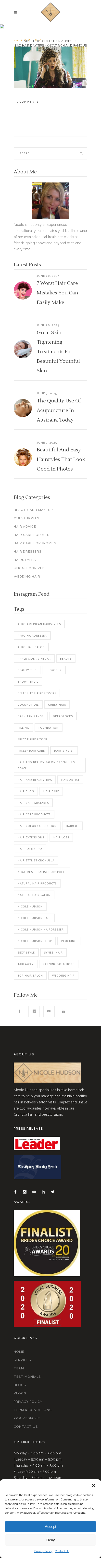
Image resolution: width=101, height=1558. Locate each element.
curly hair (57, 704)
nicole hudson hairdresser (41, 929)
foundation (48, 727)
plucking (68, 941)
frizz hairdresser (32, 739)
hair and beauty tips (35, 780)
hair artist (70, 780)
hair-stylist (64, 750)
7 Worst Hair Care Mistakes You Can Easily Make (57, 293)
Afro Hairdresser (32, 635)
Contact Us (62, 1551)
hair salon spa (30, 849)
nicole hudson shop (35, 941)
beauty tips (27, 670)
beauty (66, 658)
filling (23, 727)
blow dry (54, 670)
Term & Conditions (32, 1410)
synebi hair (53, 952)
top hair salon (30, 975)
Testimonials (27, 1376)
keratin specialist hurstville (42, 872)
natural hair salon (34, 895)
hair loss (61, 837)
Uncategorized (29, 568)
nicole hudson (30, 906)
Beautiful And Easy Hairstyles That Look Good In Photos (61, 459)
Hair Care (51, 791)
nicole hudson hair (34, 918)
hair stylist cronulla (36, 860)
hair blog (26, 791)
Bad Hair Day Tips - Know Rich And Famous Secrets (50, 47)
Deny (50, 1540)
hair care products (34, 814)
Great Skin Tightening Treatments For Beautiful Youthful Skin (58, 351)
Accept (50, 1526)
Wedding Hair (27, 576)
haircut (72, 826)
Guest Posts (26, 518)
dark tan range (31, 716)
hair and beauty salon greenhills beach (46, 765)
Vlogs (20, 1393)
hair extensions (31, 837)
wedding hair (63, 975)
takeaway (26, 964)
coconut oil (28, 704)
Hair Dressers (27, 551)
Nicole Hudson (37, 41)
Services (22, 1360)
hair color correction (37, 826)
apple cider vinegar (34, 658)
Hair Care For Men (32, 535)
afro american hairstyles (39, 624)
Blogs (20, 1385)
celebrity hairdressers (37, 693)
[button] (93, 1485)
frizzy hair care (31, 750)
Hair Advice (63, 41)
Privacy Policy (43, 1551)
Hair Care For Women (35, 543)
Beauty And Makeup (33, 510)
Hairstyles (25, 560)
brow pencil (28, 681)
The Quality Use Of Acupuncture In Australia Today (59, 410)
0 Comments (27, 101)
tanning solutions (59, 964)
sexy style (26, 952)
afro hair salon (31, 647)
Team (19, 1368)
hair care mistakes (33, 803)
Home (19, 1351)
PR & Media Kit (27, 1418)
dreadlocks (63, 716)
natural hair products (37, 883)
